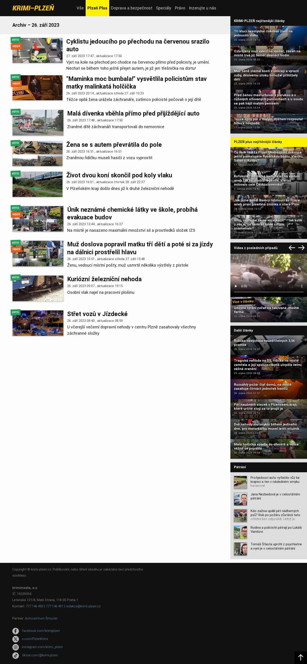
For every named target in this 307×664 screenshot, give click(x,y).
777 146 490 (34, 606)
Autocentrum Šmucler (41, 618)
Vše (80, 8)
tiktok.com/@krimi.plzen (40, 655)
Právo (180, 8)
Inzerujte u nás (202, 8)
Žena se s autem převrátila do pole (114, 144)
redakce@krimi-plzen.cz (83, 606)
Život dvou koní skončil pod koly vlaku (119, 175)
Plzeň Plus (97, 8)
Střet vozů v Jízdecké (97, 314)
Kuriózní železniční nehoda (104, 279)
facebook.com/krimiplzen (41, 631)
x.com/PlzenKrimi (35, 639)
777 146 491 (54, 606)
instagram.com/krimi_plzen (42, 647)
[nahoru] (300, 657)
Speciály (163, 8)
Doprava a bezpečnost (131, 8)
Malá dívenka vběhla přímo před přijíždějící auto (133, 113)
